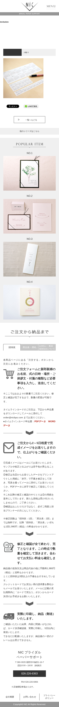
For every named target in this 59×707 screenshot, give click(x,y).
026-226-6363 (29, 673)
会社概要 (10, 697)
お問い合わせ (29, 697)
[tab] (12, 347)
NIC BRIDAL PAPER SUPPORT (29, 6)
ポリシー (49, 697)
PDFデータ (40, 421)
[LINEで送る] (31, 106)
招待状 (12, 347)
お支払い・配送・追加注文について (47, 347)
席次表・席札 (29, 347)
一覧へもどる (31, 120)
